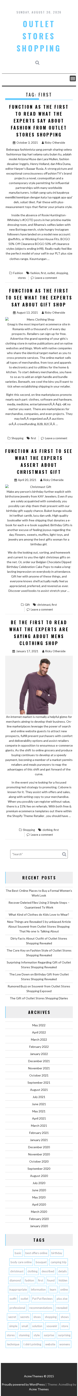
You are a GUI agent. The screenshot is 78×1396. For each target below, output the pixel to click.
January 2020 (39, 1226)
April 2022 (39, 1032)
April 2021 (39, 1118)
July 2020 (38, 1183)
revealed (61, 1307)
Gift (27, 604)
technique (13, 1344)
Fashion (18, 273)
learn (53, 1289)
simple (13, 1326)
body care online (21, 1262)
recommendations (40, 1307)
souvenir (51, 1326)
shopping (62, 273)
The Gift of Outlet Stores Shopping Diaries (39, 998)
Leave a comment (46, 278)
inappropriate (18, 1289)
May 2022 (39, 1025)
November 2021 (39, 1068)
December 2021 (39, 1061)
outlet (51, 273)
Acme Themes (39, 1389)
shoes (37, 1317)
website (50, 1344)
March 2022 (39, 1039)
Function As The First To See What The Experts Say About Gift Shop (39, 297)
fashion (35, 273)
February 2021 (39, 1133)
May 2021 (39, 1111)
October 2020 (39, 1161)
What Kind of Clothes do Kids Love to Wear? (39, 914)
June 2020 (39, 1190)
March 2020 (39, 1211)
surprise (49, 1335)
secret (12, 1317)
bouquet (41, 1262)
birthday (56, 1253)
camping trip (59, 1262)
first (43, 273)
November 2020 (39, 1154)
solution (37, 1326)
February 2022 (39, 1046)
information (38, 1289)
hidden (63, 1280)
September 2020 (39, 1168)
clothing (47, 830)
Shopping (17, 438)
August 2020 (39, 1176)
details (62, 1271)
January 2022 (39, 1054)
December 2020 (39, 1147)
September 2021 (39, 1082)
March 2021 (39, 1125)
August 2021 (39, 1090)
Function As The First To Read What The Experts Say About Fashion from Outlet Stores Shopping (39, 120)
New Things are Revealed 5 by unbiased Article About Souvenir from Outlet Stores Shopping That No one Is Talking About (39, 926)
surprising (64, 1335)
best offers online (36, 1253)
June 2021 (39, 1104)
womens (64, 1344)
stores (22, 278)
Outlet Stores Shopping (39, 36)
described (48, 1271)
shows (65, 1317)
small (24, 1326)
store (64, 1326)
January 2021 (39, 1140)
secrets (24, 1317)
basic (18, 1253)
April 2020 (39, 1204)
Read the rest (50, 262)
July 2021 (38, 1097)
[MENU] (73, 78)
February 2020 (39, 1219)
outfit (13, 1298)
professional (17, 1307)
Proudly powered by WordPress (23, 1384)
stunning (24, 1335)
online (64, 1289)
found (51, 1280)
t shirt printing (32, 1344)
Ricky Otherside (55, 142)
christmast (43, 604)
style (37, 1335)
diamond (15, 1280)
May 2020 (39, 1197)
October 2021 (39, 1075)
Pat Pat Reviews (42, 1298)
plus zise (62, 1298)
